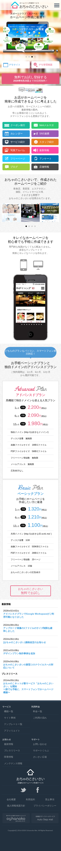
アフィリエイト (12, 730)
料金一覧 (37, 711)
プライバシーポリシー (45, 805)
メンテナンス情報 (13, 763)
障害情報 (8, 757)
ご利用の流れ (40, 717)
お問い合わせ (40, 744)
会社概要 (11, 799)
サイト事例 (9, 717)
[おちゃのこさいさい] (30, 7)
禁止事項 (49, 799)
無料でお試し (30, 591)
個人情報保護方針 (16, 805)
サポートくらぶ (41, 750)
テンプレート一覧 (13, 724)
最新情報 (8, 744)
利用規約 (30, 799)
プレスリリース (12, 750)
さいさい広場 (40, 757)
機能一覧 (8, 711)
